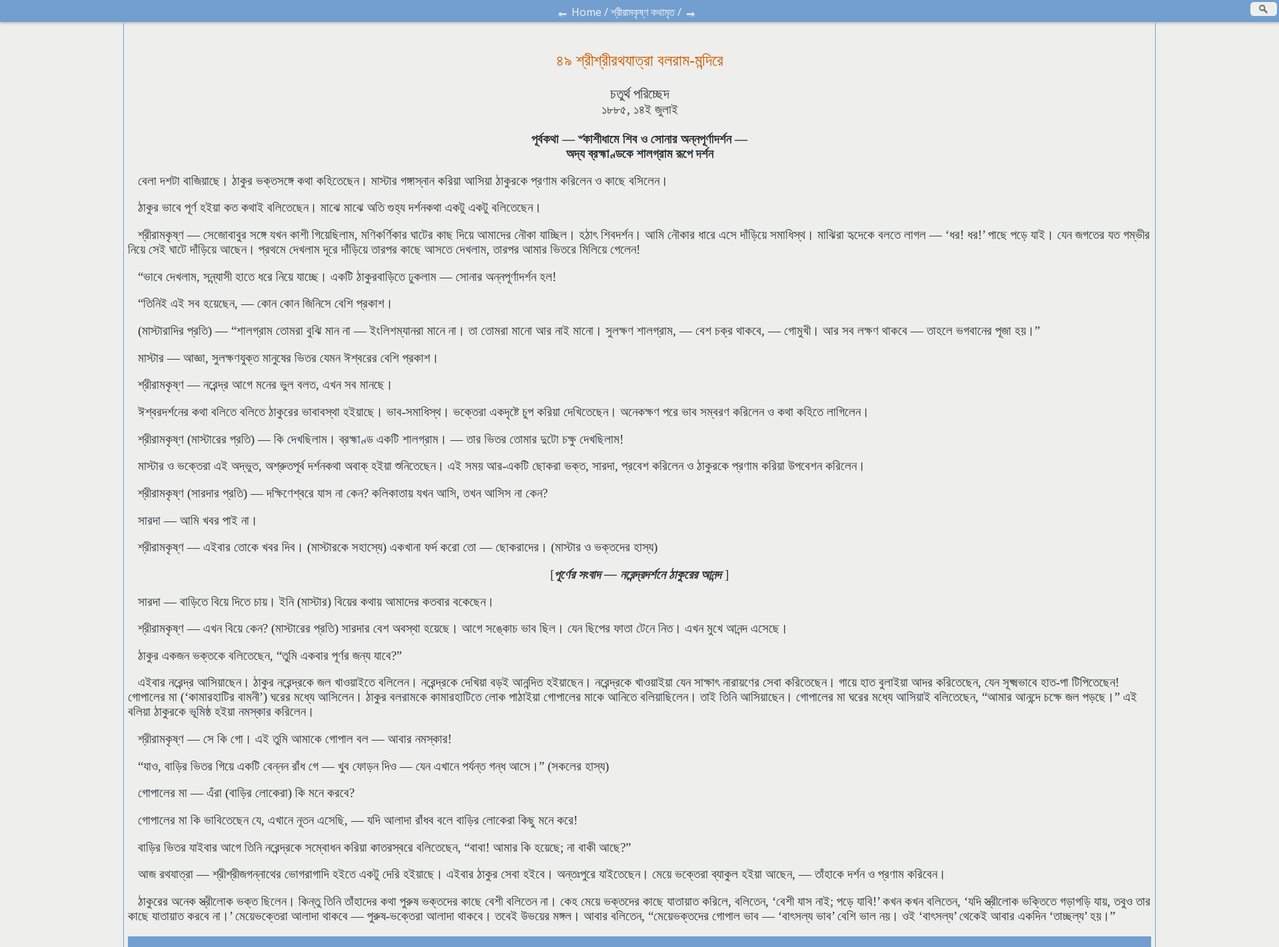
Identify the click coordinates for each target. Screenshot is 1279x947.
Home (587, 12)
